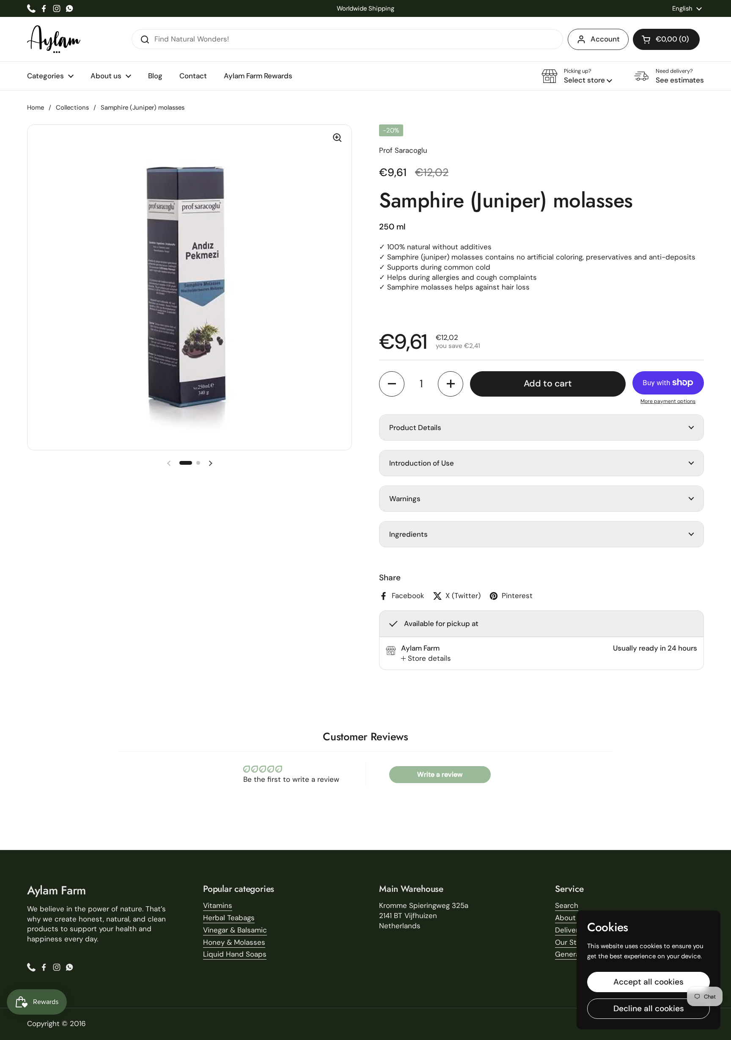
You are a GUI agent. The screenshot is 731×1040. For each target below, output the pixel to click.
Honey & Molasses (234, 942)
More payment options (667, 401)
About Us (570, 917)
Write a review (439, 774)
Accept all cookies (648, 982)
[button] (666, 39)
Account (605, 39)
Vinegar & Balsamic (235, 930)
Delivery (568, 930)
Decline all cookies (648, 1008)
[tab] (426, 659)
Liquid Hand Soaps (235, 954)
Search (566, 905)
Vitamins (217, 905)
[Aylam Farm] (53, 39)
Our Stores (573, 942)
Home (35, 107)
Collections (72, 107)
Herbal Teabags (229, 917)
